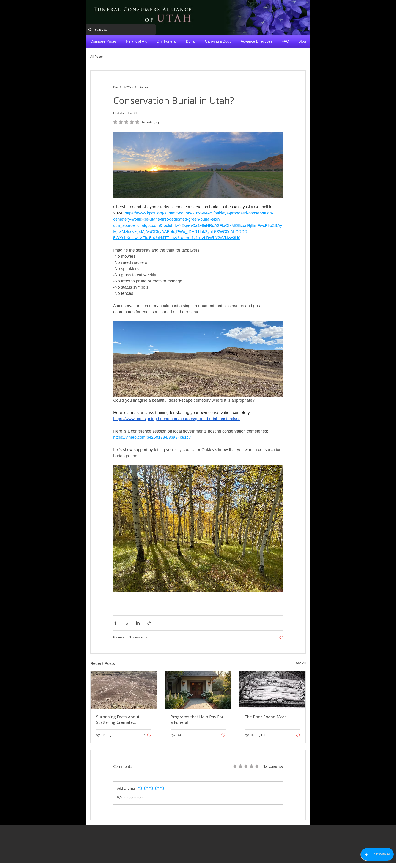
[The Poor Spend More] (272, 690)
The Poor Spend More (266, 717)
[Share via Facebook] (115, 623)
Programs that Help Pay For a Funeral (196, 719)
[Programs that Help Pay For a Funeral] (198, 690)
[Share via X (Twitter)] (126, 623)
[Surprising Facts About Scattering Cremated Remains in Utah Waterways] (124, 690)
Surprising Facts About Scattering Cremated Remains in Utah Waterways (123, 719)
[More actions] (280, 87)
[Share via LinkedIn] (138, 623)
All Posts (96, 56)
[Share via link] (149, 623)
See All (301, 663)
